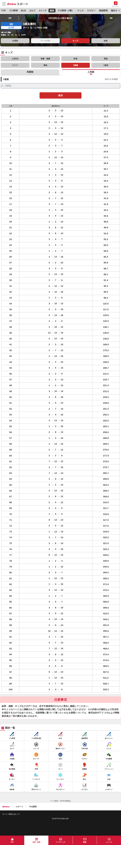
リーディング (60, 842)
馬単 (45, 65)
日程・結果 (36, 842)
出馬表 (15, 41)
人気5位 (15, 59)
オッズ (75, 41)
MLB (23, 10)
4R (111, 18)
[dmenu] (6, 806)
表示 (60, 95)
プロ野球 (13, 10)
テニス (80, 10)
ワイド (15, 65)
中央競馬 (33, 807)
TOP (3, 10)
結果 (106, 41)
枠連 (75, 59)
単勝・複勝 (45, 59)
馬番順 (30, 72)
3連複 (75, 65)
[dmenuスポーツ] (18, 3)
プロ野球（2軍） (65, 10)
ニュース (109, 842)
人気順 (91, 72)
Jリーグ (43, 10)
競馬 (52, 10)
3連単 (105, 65)
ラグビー (91, 10)
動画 (84, 842)
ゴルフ (32, 10)
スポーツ (19, 807)
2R (10, 18)
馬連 (106, 59)
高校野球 (103, 10)
